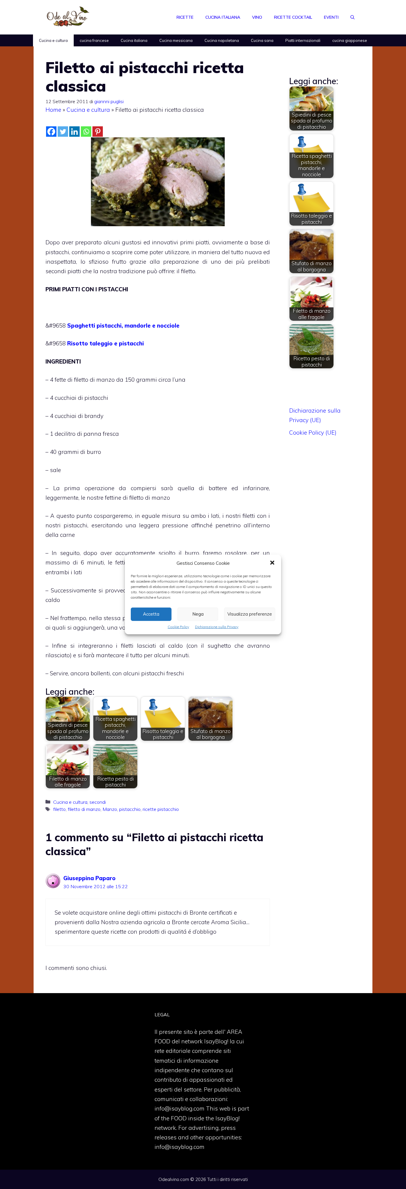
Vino (257, 17)
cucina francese (94, 40)
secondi (97, 802)
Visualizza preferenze (249, 614)
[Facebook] (51, 131)
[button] (272, 563)
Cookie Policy (178, 627)
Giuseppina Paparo (89, 878)
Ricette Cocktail (293, 17)
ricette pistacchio (161, 809)
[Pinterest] (97, 131)
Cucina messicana (176, 40)
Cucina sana (262, 40)
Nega (198, 614)
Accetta (151, 614)
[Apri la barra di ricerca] (352, 17)
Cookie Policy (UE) (312, 432)
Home (53, 109)
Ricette (185, 17)
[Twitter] (63, 131)
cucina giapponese (349, 40)
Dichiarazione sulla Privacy (216, 627)
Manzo (110, 809)
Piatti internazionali (302, 40)
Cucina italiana (222, 17)
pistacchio (130, 809)
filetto (59, 809)
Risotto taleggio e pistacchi (105, 343)
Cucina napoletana (221, 40)
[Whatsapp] (86, 131)
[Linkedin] (74, 131)
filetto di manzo (84, 809)
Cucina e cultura (53, 40)
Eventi (331, 17)
